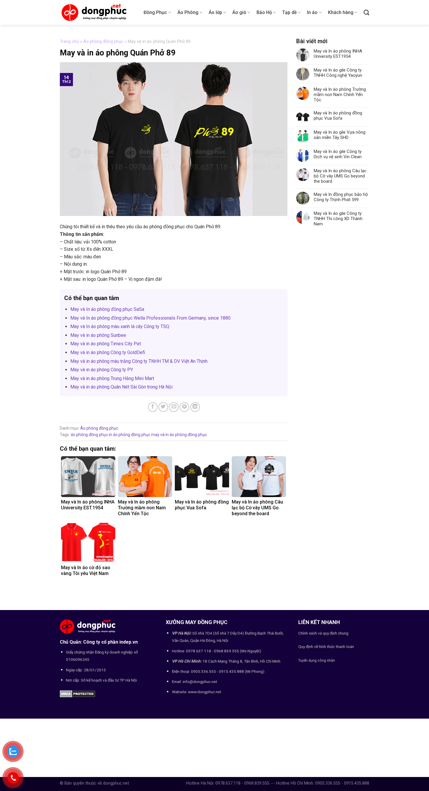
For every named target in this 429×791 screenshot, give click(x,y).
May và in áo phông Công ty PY (101, 369)
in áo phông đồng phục (129, 434)
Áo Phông (187, 12)
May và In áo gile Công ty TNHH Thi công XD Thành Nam (338, 219)
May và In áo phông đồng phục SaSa (107, 309)
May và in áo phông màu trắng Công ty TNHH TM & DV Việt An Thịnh (138, 361)
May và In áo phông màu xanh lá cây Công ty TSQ (119, 326)
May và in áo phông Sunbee (98, 335)
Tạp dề (289, 12)
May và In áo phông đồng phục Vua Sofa (338, 115)
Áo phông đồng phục (103, 41)
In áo (312, 12)
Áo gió (239, 12)
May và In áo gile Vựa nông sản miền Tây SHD (339, 135)
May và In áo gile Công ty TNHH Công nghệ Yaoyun (338, 72)
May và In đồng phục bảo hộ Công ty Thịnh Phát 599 (341, 197)
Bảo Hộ (264, 12)
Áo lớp (215, 12)
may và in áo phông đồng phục (179, 434)
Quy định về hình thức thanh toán (326, 646)
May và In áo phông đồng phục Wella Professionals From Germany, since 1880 (150, 318)
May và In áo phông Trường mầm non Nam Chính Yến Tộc (340, 94)
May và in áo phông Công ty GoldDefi (107, 352)
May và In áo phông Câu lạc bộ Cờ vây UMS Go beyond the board (340, 176)
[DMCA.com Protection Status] (77, 693)
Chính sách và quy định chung (323, 633)
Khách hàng (340, 12)
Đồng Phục (155, 12)
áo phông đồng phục (89, 434)
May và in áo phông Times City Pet (105, 343)
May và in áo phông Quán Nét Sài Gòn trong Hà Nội (121, 387)
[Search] (366, 12)
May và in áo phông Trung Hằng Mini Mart (112, 378)
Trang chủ (69, 41)
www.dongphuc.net (204, 691)
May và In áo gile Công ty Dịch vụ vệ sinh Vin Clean (338, 154)
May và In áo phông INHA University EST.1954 (338, 53)
